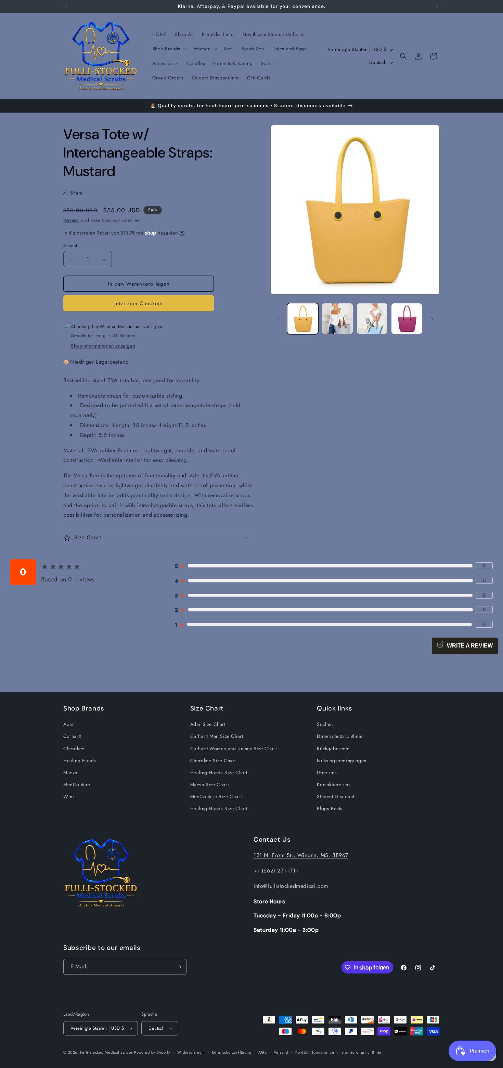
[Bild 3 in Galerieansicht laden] (372, 318)
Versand (71, 220)
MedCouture (76, 784)
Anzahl (70, 245)
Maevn (70, 772)
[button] (169, 48)
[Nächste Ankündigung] (437, 6)
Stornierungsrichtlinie (361, 1052)
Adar (68, 724)
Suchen (325, 724)
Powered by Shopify (152, 1052)
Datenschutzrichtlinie (340, 736)
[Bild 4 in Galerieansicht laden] (406, 318)
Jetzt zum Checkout (138, 303)
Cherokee (74, 748)
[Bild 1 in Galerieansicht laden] (302, 318)
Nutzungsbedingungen (341, 760)
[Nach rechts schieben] (432, 318)
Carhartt (72, 736)
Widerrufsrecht (191, 1052)
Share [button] (76, 192)
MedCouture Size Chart (216, 796)
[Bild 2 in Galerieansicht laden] (337, 318)
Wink (69, 796)
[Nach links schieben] (277, 318)
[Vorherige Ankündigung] (65, 6)
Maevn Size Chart (209, 784)
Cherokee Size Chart (213, 760)
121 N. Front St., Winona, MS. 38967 (301, 855)
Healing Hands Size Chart (218, 772)
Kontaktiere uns (333, 784)
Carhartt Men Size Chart (216, 736)
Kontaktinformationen (314, 1052)
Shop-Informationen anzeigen (103, 345)
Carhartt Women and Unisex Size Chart (233, 748)
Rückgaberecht (333, 748)
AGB (262, 1052)
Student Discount (335, 796)
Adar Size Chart (207, 724)
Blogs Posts (330, 808)
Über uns (327, 772)
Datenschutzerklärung (232, 1052)
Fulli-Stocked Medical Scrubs (106, 1052)
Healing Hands (79, 760)
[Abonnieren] (178, 967)
